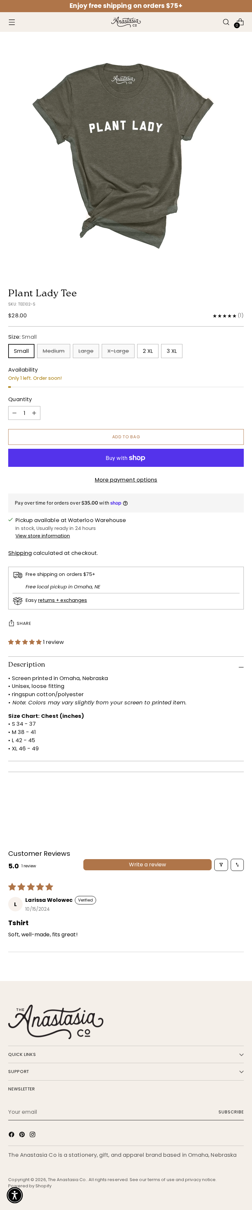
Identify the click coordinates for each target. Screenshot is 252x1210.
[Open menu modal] (11, 22)
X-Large (118, 351)
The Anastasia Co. (67, 1179)
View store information (42, 536)
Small (21, 351)
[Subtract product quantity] (34, 413)
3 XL (172, 351)
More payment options (126, 480)
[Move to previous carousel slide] (223, 797)
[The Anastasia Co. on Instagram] (33, 1135)
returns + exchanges (62, 600)
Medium (54, 351)
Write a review (147, 864)
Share (24, 623)
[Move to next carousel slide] (238, 797)
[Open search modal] (226, 22)
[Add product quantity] (14, 413)
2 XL (148, 351)
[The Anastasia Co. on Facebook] (12, 1135)
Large (86, 351)
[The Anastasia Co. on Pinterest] (23, 1135)
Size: (22, 337)
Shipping (20, 553)
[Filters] (221, 865)
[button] (25, 642)
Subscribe (231, 1112)
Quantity (20, 399)
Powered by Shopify (30, 1186)
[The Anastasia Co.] (126, 22)
